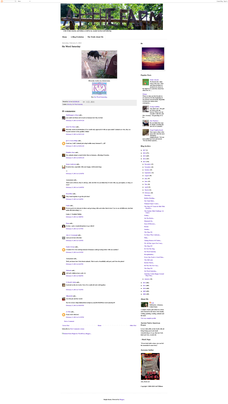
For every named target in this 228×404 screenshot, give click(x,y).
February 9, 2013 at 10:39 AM (75, 120)
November (148, 167)
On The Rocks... (149, 218)
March (147, 190)
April (146, 187)
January (147, 279)
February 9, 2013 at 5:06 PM (74, 276)
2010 (144, 288)
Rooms (146, 226)
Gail (152, 303)
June (146, 181)
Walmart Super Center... (151, 204)
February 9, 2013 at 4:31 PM (74, 252)
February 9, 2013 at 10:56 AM (75, 146)
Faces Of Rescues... (150, 224)
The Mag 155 (148, 246)
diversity (69, 104)
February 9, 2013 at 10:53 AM (75, 134)
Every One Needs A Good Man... (154, 257)
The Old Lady (148, 260)
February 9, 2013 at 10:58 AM (75, 158)
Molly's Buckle (154, 80)
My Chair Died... (149, 201)
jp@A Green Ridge (72, 141)
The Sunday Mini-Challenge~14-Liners (154, 212)
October (147, 170)
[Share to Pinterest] (93, 102)
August (147, 175)
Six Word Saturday (100, 97)
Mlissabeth (69, 296)
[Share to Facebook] (92, 102)
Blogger (122, 399)
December (148, 164)
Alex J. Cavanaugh (71, 235)
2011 (144, 285)
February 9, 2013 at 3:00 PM (74, 217)
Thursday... (147, 195)
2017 (144, 150)
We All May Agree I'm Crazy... (153, 243)
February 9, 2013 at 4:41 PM (74, 264)
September (148, 173)
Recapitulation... (149, 254)
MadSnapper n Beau (72, 115)
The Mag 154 (148, 268)
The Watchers (154, 121)
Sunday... (147, 229)
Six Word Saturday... (150, 271)
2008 (144, 294)
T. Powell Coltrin (71, 282)
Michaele (68, 270)
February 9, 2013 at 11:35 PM (75, 317)
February (148, 193)
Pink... (146, 238)
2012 (144, 283)
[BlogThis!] (88, 102)
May (146, 184)
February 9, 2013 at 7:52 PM (74, 290)
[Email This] (87, 102)
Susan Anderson (71, 164)
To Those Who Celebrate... (152, 235)
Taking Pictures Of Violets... (152, 240)
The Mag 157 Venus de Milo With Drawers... (154, 207)
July (146, 178)
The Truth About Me (95, 37)
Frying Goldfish (154, 107)
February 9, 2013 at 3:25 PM (74, 240)
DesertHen (69, 194)
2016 (144, 153)
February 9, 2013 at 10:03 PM (75, 305)
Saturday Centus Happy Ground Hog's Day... (154, 274)
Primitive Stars (70, 152)
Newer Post (65, 325)
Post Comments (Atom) (77, 329)
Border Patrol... (149, 263)
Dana (67, 223)
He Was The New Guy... (151, 265)
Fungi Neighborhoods (156, 130)
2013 (144, 161)
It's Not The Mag (149, 249)
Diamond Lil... (148, 221)
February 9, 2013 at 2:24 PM (74, 199)
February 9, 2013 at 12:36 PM (75, 173)
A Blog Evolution (77, 37)
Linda (68, 205)
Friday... (146, 215)
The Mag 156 (148, 232)
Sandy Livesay (70, 247)
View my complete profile (148, 318)
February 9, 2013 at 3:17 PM (74, 229)
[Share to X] (90, 102)
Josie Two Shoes (71, 127)
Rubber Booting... (149, 198)
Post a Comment (69, 321)
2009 (144, 291)
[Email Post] (83, 101)
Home (64, 37)
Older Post (133, 325)
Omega (144, 94)
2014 (144, 159)
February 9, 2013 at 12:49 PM (75, 187)
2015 (144, 156)
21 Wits (68, 312)
